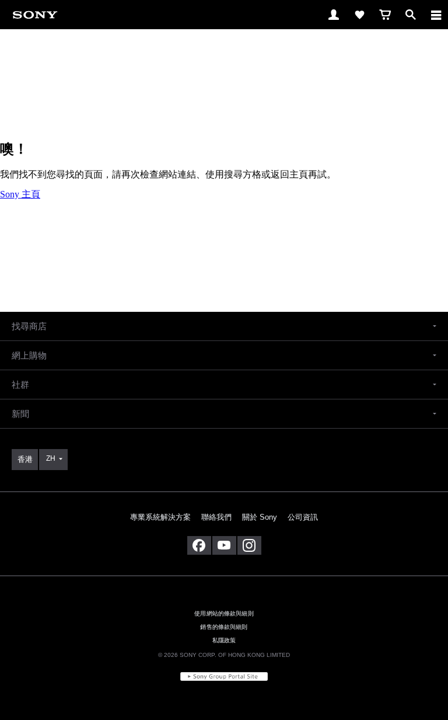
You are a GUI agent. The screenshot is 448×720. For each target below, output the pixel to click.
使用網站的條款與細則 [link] (224, 613)
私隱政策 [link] (224, 640)
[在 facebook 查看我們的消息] (199, 545)
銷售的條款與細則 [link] (223, 627)
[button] (224, 326)
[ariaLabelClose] (436, 14)
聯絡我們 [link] (216, 517)
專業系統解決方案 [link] (160, 517)
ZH (50, 458)
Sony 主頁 (20, 194)
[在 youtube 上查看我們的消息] (224, 545)
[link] (35, 14)
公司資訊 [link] (303, 517)
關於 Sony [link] (259, 517)
